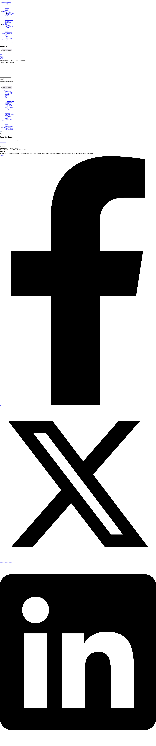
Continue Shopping (7, 50)
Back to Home (3, 142)
